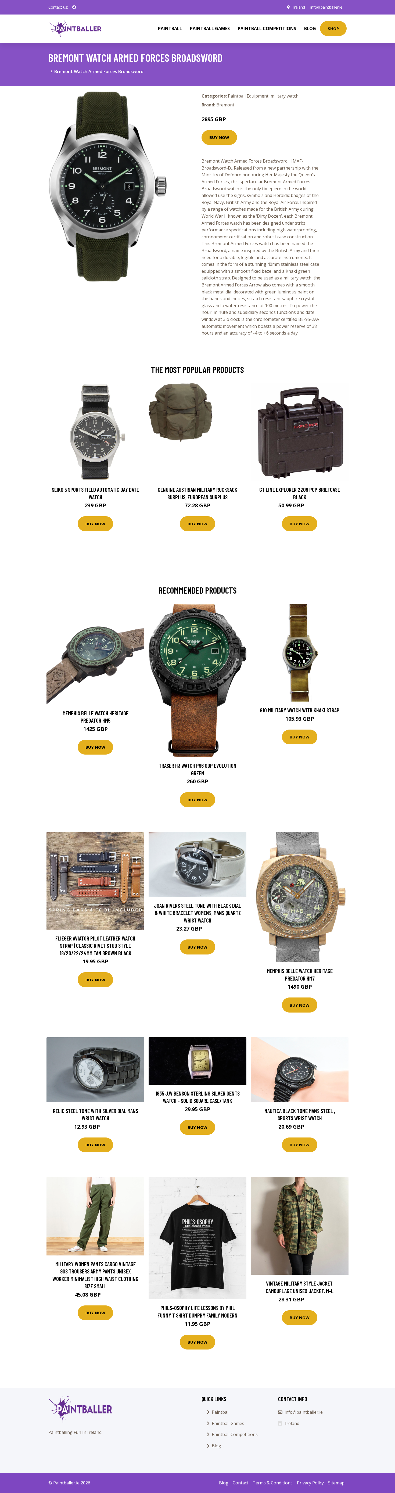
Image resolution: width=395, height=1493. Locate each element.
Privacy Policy (310, 1483)
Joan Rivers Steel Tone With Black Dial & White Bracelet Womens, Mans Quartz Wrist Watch (197, 913)
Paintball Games (210, 28)
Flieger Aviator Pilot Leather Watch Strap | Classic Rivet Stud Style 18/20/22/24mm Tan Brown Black (95, 945)
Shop (333, 28)
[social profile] (74, 7)
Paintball (170, 28)
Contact (240, 1483)
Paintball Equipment (248, 96)
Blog (310, 28)
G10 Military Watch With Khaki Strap (299, 710)
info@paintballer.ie (326, 7)
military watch (285, 96)
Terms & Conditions (273, 1483)
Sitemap (336, 1483)
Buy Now (219, 137)
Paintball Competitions (267, 28)
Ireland (299, 7)
